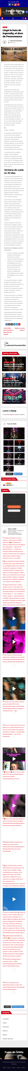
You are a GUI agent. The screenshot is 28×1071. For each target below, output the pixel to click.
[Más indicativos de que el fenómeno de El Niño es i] (14, 618)
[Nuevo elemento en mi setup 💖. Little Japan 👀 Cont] (14, 642)
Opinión (5, 1034)
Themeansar (14, 1064)
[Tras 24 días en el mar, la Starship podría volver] (14, 665)
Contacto (18, 1067)
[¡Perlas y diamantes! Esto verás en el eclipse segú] (14, 759)
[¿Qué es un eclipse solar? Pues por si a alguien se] (14, 735)
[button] (23, 18)
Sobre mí (23, 1067)
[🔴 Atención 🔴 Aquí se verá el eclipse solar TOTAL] (14, 782)
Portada (4, 1067)
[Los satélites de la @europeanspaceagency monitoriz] (14, 805)
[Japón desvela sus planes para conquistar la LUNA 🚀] (14, 688)
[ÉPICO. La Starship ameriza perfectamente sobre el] (14, 993)
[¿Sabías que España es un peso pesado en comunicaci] (14, 548)
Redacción (16, 368)
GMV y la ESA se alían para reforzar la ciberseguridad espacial (14, 399)
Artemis (5, 1023)
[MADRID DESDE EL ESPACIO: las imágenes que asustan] (14, 852)
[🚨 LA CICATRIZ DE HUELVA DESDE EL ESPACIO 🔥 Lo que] (14, 571)
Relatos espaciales (8, 1038)
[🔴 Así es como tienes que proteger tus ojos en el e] (14, 829)
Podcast (9, 1067)
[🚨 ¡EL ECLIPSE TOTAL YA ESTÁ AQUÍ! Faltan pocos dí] (14, 876)
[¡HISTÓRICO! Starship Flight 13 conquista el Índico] (14, 969)
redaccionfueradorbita (16, 40)
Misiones (5, 27)
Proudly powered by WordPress (10, 1062)
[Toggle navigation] (13, 18)
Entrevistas (6, 1026)
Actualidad (6, 362)
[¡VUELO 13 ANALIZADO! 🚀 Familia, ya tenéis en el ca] (14, 922)
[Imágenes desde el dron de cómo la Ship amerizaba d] (14, 899)
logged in (11, 414)
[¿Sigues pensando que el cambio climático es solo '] (14, 595)
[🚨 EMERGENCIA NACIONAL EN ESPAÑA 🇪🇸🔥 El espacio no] (14, 946)
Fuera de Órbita (14, 10)
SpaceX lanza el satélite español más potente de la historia (14, 366)
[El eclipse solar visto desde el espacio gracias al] (14, 712)
